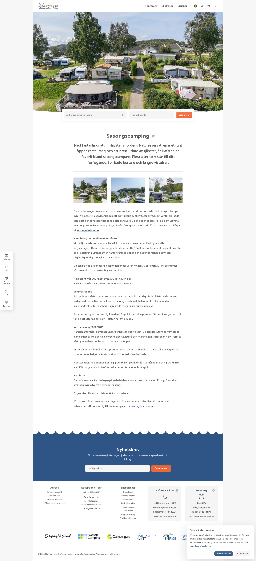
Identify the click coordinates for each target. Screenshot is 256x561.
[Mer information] (176, 490)
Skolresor (167, 6)
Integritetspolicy (128, 514)
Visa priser (184, 115)
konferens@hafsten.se (91, 504)
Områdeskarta (128, 499)
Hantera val (242, 554)
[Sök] (202, 6)
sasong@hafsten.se (88, 230)
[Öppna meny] (215, 6)
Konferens (151, 6)
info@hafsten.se (91, 501)
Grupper (182, 6)
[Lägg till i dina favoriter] (153, 136)
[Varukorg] (209, 6)
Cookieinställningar (128, 518)
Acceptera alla (223, 554)
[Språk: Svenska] (196, 6)
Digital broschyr (128, 503)
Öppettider (128, 492)
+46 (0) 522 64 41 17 (91, 492)
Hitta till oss (128, 510)
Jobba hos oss (128, 507)
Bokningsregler (128, 495)
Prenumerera (161, 468)
